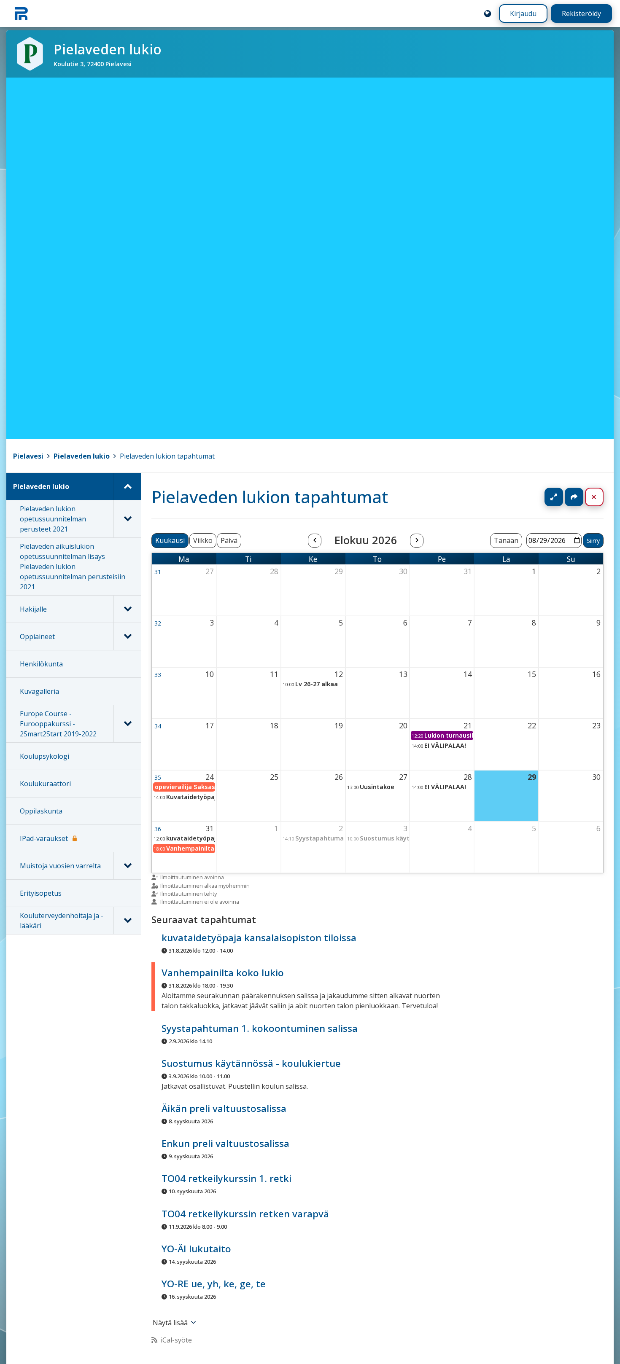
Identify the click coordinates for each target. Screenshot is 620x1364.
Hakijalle (33, 609)
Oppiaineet (37, 636)
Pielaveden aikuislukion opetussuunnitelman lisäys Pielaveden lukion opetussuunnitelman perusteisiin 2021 (72, 566)
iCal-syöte (176, 1340)
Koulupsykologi (44, 756)
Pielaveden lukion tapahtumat (167, 456)
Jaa (574, 497)
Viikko (203, 540)
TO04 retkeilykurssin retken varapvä (245, 1213)
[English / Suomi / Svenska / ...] (488, 13)
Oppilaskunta (41, 811)
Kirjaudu (523, 13)
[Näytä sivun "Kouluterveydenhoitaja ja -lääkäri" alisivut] (127, 920)
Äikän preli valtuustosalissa (224, 1108)
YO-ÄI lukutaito (196, 1248)
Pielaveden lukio (82, 456)
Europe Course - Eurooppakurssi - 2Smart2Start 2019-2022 (58, 723)
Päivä (229, 540)
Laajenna (562, 497)
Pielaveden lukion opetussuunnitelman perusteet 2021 (53, 519)
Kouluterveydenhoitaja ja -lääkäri (61, 920)
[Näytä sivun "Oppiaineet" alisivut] (127, 636)
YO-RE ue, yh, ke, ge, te (214, 1283)
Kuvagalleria (39, 691)
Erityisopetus (41, 893)
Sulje (601, 497)
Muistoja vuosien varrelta (60, 865)
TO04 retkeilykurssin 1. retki (226, 1178)
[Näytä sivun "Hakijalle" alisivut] (127, 609)
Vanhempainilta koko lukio (223, 973)
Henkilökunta (41, 664)
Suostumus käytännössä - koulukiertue (251, 1063)
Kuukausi (170, 540)
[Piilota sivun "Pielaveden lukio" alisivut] (127, 486)
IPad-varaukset (44, 838)
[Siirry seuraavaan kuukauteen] (416, 541)
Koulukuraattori (45, 783)
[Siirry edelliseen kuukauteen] (314, 541)
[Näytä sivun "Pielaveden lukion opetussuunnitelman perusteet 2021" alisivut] (127, 518)
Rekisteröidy (581, 13)
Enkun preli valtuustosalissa (225, 1143)
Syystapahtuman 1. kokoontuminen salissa (260, 1028)
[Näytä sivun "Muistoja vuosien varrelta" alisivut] (127, 865)
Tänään (506, 540)
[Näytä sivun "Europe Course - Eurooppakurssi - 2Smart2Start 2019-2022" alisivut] (127, 723)
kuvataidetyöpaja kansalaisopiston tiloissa (259, 937)
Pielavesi (28, 456)
